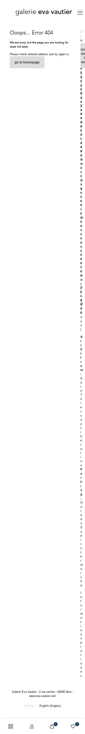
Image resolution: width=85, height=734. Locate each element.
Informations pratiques (81, 634)
